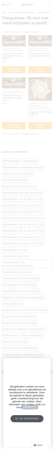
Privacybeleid (29, 407)
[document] (27, 224)
